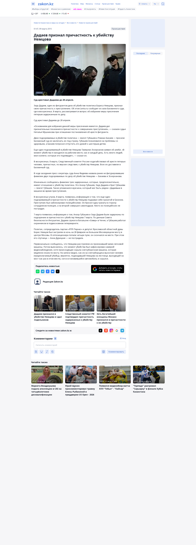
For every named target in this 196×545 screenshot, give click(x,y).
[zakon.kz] (45, 3)
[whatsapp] (38, 271)
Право (117, 4)
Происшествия (108, 4)
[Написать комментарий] (80, 345)
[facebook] (48, 271)
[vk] (53, 271)
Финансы (89, 4)
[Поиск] (163, 4)
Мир (82, 4)
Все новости (71, 23)
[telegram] (43, 271)
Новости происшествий (88, 23)
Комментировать (116, 351)
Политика (74, 4)
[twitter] (58, 271)
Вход (124, 338)
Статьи (97, 4)
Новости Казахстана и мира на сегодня (49, 23)
